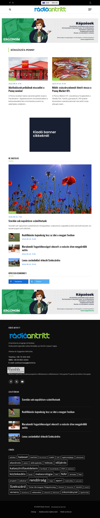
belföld (34, 457)
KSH (63, 469)
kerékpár (43, 469)
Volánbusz (25, 492)
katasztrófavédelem (24, 468)
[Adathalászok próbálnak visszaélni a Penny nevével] (28, 69)
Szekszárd (18, 487)
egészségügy (68, 457)
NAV (64, 474)
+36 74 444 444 (23, 357)
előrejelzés (36, 463)
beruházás (42, 457)
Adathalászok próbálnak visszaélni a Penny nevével (26, 89)
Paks (80, 474)
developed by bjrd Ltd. (58, 507)
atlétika (12, 457)
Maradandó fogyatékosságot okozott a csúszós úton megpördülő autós (54, 248)
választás (47, 492)
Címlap (33, 512)
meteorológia (44, 474)
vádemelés (36, 492)
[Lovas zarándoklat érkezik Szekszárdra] (14, 262)
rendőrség (38, 480)
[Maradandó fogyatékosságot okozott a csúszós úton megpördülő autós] (14, 249)
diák (58, 457)
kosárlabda (54, 469)
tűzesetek (70, 487)
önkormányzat (70, 492)
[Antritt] (50, 9)
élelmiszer (56, 492)
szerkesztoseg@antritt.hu (25, 363)
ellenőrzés (15, 462)
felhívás (49, 462)
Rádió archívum (66, 512)
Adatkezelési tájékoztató (48, 512)
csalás (51, 457)
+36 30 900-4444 (20, 360)
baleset (23, 457)
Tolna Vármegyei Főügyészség (42, 487)
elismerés (80, 457)
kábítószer (71, 469)
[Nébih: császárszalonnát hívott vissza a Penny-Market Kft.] (71, 69)
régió (51, 481)
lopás (30, 474)
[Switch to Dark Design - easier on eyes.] (90, 3)
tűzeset (61, 487)
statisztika (69, 481)
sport (59, 480)
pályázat (23, 481)
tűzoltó (79, 487)
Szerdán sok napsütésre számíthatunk (28, 221)
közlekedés (17, 474)
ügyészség (84, 492)
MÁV (56, 474)
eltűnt (26, 463)
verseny (14, 492)
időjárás (60, 462)
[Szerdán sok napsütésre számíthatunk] (50, 189)
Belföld (12, 79)
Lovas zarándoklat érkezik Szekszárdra (41, 260)
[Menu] (89, 9)
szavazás (79, 481)
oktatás (73, 474)
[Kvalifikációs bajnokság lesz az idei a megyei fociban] (14, 237)
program (13, 481)
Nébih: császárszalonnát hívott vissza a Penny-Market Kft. (71, 89)
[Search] (10, 9)
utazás (86, 487)
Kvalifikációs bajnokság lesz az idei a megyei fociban (48, 235)
